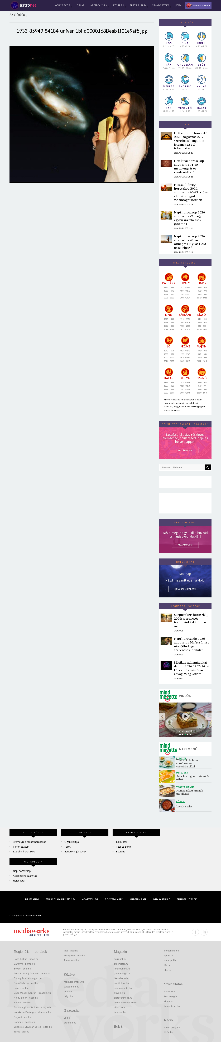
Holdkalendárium (185, 589)
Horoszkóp (62, 5)
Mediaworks (34, 915)
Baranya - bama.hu (24, 963)
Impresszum (32, 899)
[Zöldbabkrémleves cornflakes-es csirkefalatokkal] (167, 762)
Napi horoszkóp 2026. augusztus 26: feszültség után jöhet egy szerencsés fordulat (191, 644)
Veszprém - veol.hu (74, 955)
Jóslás (80, 5)
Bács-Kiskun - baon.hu (26, 959)
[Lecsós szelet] (167, 805)
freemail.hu (170, 991)
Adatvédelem (90, 899)
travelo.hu (119, 992)
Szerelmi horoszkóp (24, 851)
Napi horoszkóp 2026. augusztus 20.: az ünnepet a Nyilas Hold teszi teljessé (190, 242)
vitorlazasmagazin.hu (125, 1002)
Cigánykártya (71, 841)
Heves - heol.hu (22, 1002)
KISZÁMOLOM (185, 450)
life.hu (167, 965)
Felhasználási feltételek (60, 899)
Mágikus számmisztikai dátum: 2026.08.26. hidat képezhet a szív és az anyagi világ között (191, 668)
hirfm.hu (168, 1032)
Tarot (67, 846)
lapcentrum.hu (172, 1006)
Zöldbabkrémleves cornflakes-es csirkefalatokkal (187, 763)
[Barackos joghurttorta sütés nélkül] (167, 776)
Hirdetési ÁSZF (137, 899)
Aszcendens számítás (25, 875)
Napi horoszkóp (22, 871)
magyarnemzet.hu (74, 981)
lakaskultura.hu (122, 968)
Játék (178, 5)
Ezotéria (118, 5)
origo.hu (68, 996)
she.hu (167, 970)
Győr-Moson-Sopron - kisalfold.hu (32, 992)
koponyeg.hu (171, 996)
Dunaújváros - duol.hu (26, 983)
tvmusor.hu (120, 1012)
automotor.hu (121, 963)
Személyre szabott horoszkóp (29, 841)
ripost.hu (169, 955)
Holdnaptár (19, 880)
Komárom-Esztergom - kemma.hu (32, 1012)
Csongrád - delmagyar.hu (28, 978)
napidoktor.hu (121, 983)
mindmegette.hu (123, 988)
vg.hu (67, 1017)
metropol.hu (170, 960)
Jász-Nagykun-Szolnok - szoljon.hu (33, 1007)
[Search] (208, 467)
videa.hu (168, 1001)
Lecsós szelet (184, 806)
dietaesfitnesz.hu (123, 997)
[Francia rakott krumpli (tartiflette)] (167, 791)
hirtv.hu (68, 991)
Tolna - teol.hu (21, 1031)
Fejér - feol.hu (21, 988)
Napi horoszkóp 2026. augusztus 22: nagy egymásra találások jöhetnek (189, 218)
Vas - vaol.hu (71, 950)
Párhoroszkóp (21, 846)
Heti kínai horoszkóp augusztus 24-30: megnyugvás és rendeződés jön (189, 166)
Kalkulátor (121, 841)
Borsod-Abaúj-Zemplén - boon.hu (32, 973)
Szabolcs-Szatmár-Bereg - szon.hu (33, 1026)
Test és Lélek (138, 5)
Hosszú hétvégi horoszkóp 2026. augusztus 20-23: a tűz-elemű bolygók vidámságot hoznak (191, 192)
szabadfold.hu (71, 986)
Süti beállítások (187, 899)
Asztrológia (98, 5)
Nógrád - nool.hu (23, 1017)
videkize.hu (120, 1007)
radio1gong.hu (172, 1027)
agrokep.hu (70, 1022)
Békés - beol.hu (22, 968)
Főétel (180, 801)
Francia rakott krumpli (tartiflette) (190, 792)
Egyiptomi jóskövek (75, 851)
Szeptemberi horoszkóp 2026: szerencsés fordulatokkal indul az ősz (191, 620)
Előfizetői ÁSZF (114, 899)
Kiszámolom (185, 544)
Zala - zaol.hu (71, 960)
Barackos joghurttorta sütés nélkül (193, 778)
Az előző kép (18, 15)
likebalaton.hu (121, 978)
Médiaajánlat (161, 899)
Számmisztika (160, 5)
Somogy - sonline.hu (25, 1022)
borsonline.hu (171, 950)
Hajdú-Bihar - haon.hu (26, 997)
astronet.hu (120, 959)
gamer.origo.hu (122, 973)
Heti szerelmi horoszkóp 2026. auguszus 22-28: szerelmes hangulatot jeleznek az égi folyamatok (191, 140)
